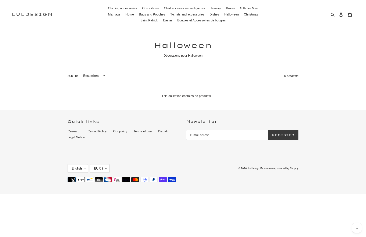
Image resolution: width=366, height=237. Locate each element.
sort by (73, 75)
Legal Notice (76, 137)
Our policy (120, 131)
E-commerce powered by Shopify (279, 168)
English (77, 168)
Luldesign (32, 14)
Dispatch (164, 131)
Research (74, 131)
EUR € (98, 168)
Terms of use (143, 131)
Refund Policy (97, 131)
